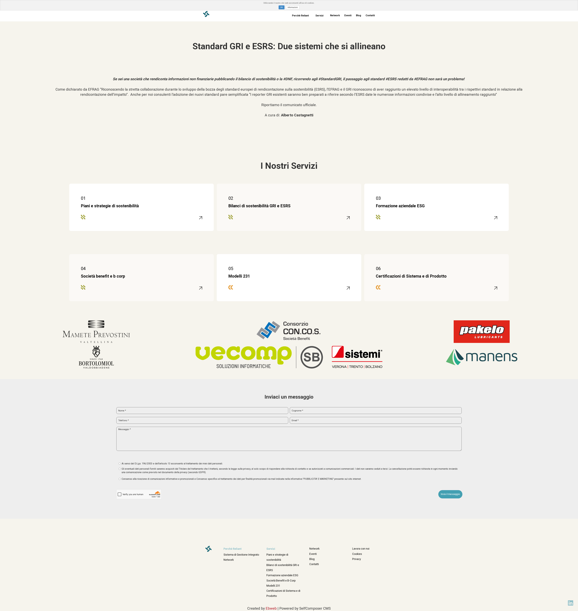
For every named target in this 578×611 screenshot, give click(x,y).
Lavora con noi (360, 548)
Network (335, 15)
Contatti (370, 15)
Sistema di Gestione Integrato (241, 554)
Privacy (356, 559)
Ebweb (271, 608)
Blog (358, 15)
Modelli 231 (273, 585)
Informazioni (293, 7)
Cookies (357, 553)
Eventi (347, 15)
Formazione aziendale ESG (282, 575)
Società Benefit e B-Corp (281, 580)
